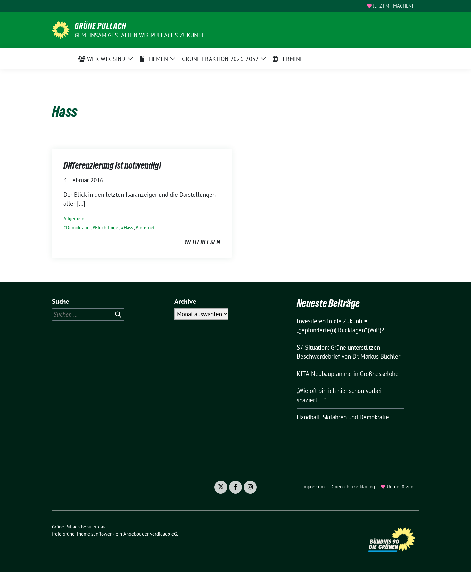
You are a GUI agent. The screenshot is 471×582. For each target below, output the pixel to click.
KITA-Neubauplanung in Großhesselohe (348, 374)
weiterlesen (202, 242)
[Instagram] (250, 487)
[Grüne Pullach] (61, 29)
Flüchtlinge (106, 227)
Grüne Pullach (100, 26)
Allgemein (73, 218)
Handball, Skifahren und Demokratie (343, 417)
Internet (146, 227)
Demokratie (78, 227)
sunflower (101, 534)
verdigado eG (163, 534)
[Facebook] (235, 487)
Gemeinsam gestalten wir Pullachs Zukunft (139, 35)
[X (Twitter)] (220, 487)
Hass (128, 227)
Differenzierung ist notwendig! (112, 165)
